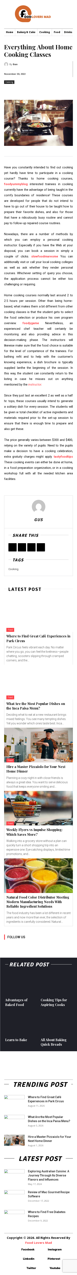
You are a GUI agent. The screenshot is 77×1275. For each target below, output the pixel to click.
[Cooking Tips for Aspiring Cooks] (56, 984)
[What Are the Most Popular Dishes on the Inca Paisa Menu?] (38, 682)
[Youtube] (53, 942)
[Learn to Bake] (21, 1023)
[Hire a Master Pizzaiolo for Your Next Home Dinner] (38, 745)
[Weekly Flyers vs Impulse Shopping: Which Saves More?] (38, 808)
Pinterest (54, 1258)
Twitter (31, 1268)
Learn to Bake (16, 1040)
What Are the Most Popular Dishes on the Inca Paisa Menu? (35, 705)
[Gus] (6, 64)
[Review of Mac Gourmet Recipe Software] (14, 1197)
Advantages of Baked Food (16, 1002)
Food (10, 630)
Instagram (55, 1249)
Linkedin (28, 1258)
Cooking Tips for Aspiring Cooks (54, 1002)
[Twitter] (22, 547)
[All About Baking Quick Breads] (56, 1023)
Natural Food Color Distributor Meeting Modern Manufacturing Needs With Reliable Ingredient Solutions (37, 902)
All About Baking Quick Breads (54, 1042)
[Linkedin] (26, 942)
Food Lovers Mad (38, 1242)
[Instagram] (17, 942)
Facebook (27, 1249)
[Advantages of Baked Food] (21, 984)
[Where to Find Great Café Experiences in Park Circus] (38, 614)
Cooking (9, 82)
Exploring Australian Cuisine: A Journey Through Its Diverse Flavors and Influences (48, 1175)
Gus (15, 64)
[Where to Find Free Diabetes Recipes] (14, 1217)
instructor (34, 384)
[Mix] (41, 547)
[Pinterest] (31, 547)
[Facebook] (12, 547)
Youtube (54, 1268)
